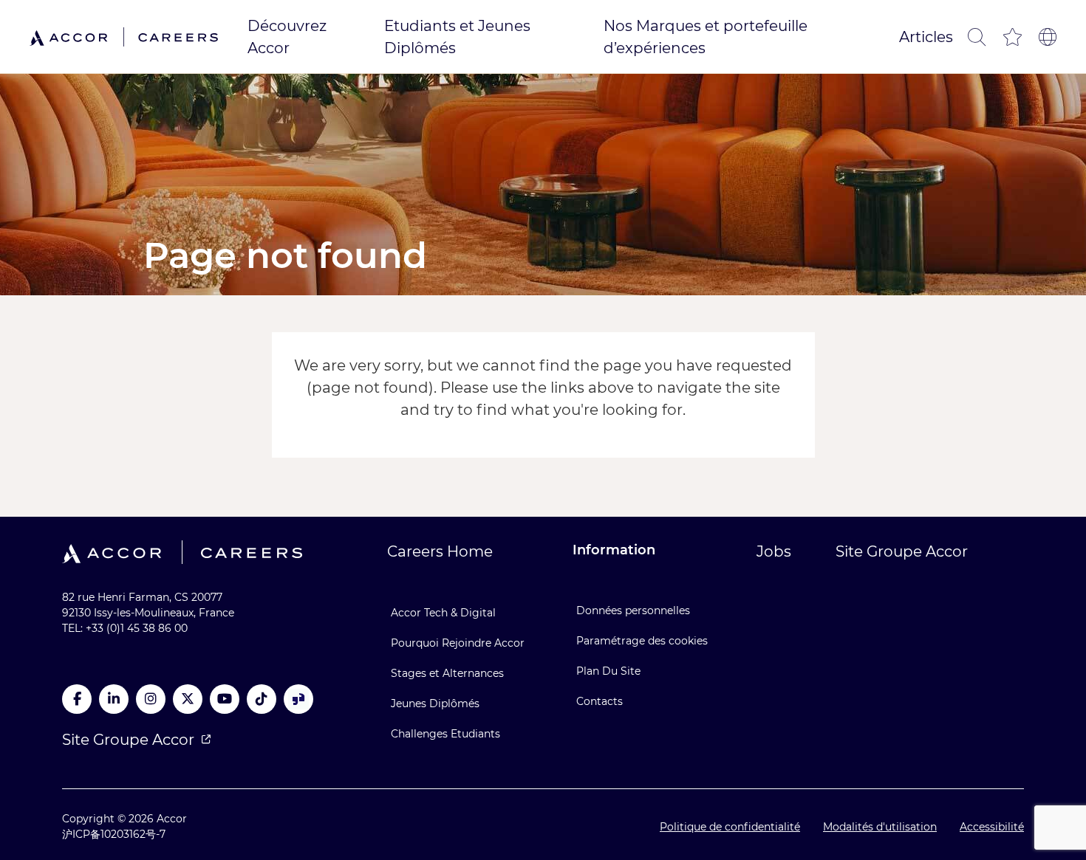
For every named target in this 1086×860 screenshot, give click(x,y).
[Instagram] (150, 699)
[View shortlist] (1012, 37)
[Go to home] (124, 36)
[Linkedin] (114, 699)
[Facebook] (77, 699)
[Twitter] (187, 699)
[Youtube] (224, 699)
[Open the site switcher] (1047, 37)
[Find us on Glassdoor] (298, 699)
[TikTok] (261, 699)
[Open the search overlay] (977, 37)
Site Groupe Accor (128, 740)
